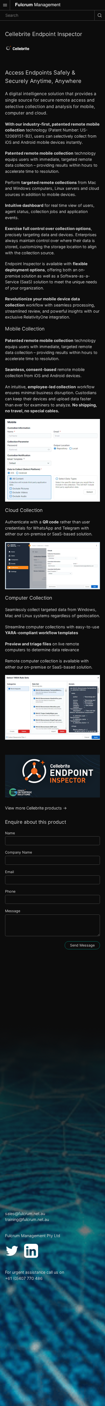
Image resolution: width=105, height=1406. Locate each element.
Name (10, 833)
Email (9, 872)
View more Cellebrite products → (36, 808)
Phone (10, 891)
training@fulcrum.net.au (27, 1219)
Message (12, 911)
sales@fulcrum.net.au (25, 1213)
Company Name (18, 852)
